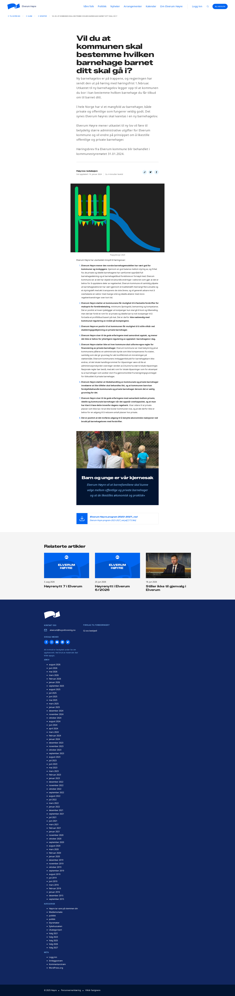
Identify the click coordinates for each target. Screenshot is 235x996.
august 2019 (54, 874)
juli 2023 (53, 760)
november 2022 (56, 785)
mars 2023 (54, 771)
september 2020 (56, 842)
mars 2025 (54, 703)
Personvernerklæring (71, 990)
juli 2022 (53, 799)
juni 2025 (53, 696)
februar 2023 (55, 774)
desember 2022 (56, 781)
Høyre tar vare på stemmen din (63, 908)
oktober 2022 (55, 789)
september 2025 (56, 686)
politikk (52, 915)
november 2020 (56, 835)
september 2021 (56, 813)
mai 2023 (53, 767)
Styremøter (54, 922)
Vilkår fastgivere (92, 990)
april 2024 (53, 728)
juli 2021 (53, 817)
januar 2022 (54, 806)
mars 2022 (54, 803)
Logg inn (197, 6)
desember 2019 (56, 860)
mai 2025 (53, 700)
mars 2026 (54, 675)
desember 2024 (56, 710)
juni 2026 (53, 668)
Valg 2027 (53, 947)
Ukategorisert (55, 929)
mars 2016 (54, 885)
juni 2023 (53, 764)
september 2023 (56, 753)
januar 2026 (54, 682)
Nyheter (43, 16)
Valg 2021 (53, 933)
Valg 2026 (53, 944)
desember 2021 (56, 810)
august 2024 (54, 721)
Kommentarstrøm (57, 964)
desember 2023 (56, 742)
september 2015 (56, 899)
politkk (52, 919)
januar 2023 (54, 778)
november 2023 (56, 746)
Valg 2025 (53, 940)
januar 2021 (54, 831)
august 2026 (54, 664)
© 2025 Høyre (50, 990)
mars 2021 (54, 824)
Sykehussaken (55, 926)
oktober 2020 (55, 838)
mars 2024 (54, 732)
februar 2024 (55, 735)
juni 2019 (53, 881)
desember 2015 (56, 895)
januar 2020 (54, 856)
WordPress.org (56, 967)
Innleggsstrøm (56, 960)
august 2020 (54, 845)
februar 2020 (55, 853)
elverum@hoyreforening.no (63, 630)
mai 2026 (53, 671)
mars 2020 (54, 849)
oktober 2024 (55, 717)
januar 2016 (54, 892)
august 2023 (54, 757)
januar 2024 (54, 739)
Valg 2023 (53, 937)
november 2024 (56, 714)
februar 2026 (55, 678)
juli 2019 (53, 877)
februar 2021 (55, 828)
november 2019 (56, 863)
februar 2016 (55, 888)
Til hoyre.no (15, 16)
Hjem (30, 16)
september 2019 (56, 870)
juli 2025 (53, 693)
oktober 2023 (55, 749)
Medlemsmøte (55, 912)
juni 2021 (53, 821)
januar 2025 (54, 707)
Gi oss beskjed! (90, 630)
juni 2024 (53, 725)
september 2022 (56, 792)
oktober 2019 (55, 867)
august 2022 (54, 796)
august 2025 (54, 689)
